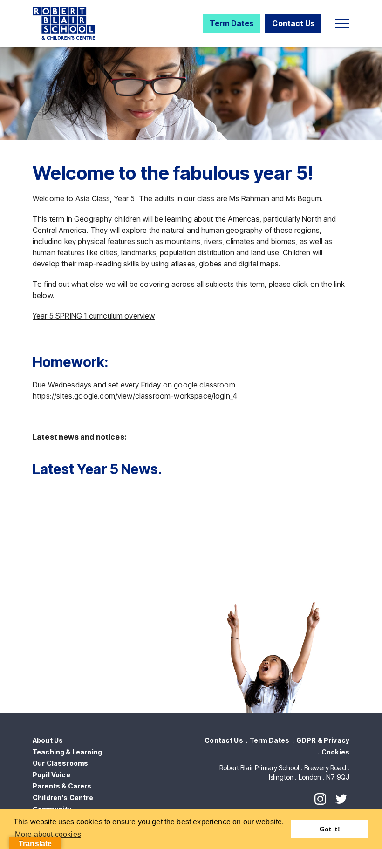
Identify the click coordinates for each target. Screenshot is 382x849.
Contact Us (293, 23)
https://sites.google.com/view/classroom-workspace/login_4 (135, 396)
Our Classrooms (60, 763)
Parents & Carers (62, 786)
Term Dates (232, 23)
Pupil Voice (51, 775)
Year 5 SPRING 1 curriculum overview (94, 315)
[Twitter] (341, 799)
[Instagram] (320, 799)
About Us (48, 740)
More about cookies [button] (48, 834)
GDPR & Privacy (322, 740)
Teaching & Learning (67, 752)
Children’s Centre (63, 797)
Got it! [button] (330, 829)
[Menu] (342, 23)
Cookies (335, 752)
